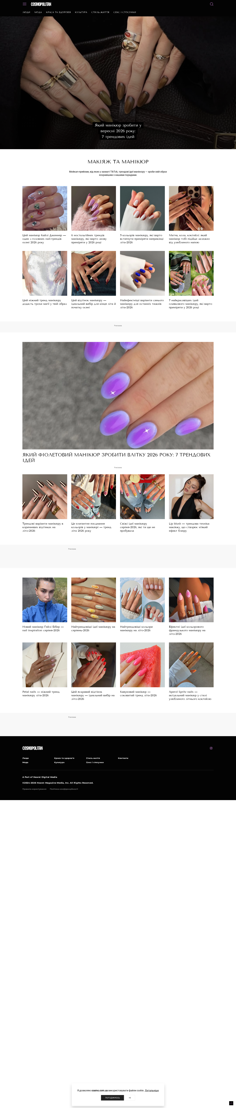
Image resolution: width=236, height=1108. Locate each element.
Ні (130, 1098)
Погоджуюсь (112, 1098)
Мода (38, 12)
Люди (26, 12)
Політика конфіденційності (64, 789)
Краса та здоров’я (58, 12)
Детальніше (152, 1090)
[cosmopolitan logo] (41, 4)
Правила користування (34, 789)
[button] (231, 1103)
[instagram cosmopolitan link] (211, 748)
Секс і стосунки (124, 12)
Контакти (123, 758)
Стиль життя (100, 12)
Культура (81, 12)
